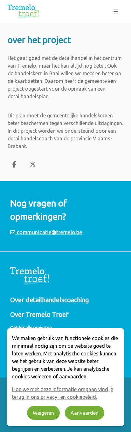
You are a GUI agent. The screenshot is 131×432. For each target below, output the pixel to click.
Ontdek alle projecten (31, 327)
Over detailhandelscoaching (49, 299)
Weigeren (43, 413)
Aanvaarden (85, 413)
